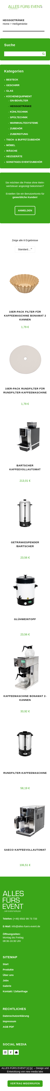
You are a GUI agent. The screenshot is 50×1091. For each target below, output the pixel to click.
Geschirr (12, 85)
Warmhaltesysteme (24, 123)
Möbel (10, 145)
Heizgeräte (14, 156)
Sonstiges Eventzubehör (24, 162)
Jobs (6, 980)
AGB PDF (8, 1026)
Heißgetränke (21, 106)
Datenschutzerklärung (16, 1016)
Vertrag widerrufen (25, 1083)
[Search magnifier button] (43, 53)
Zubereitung (19, 134)
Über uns (8, 975)
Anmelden (25, 210)
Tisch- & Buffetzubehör (23, 139)
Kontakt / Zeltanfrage (15, 991)
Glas (9, 90)
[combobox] (25, 249)
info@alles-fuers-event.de (26, 926)
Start (5, 964)
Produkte (8, 969)
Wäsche (11, 150)
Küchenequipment (19, 96)
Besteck (12, 79)
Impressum (9, 1021)
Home (6, 23)
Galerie (7, 986)
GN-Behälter (19, 100)
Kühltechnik (19, 111)
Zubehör (16, 128)
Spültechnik (19, 117)
